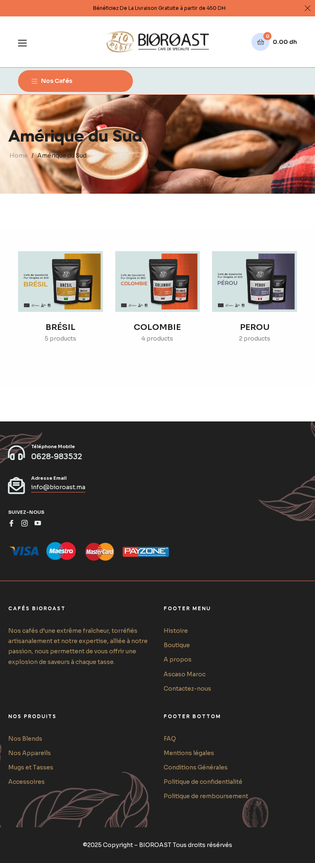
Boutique (177, 645)
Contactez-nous (187, 688)
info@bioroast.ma (58, 487)
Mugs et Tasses (30, 767)
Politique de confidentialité (203, 781)
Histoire (176, 630)
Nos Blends (25, 738)
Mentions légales (189, 753)
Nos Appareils (29, 753)
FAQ (170, 738)
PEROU (254, 327)
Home (18, 155)
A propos (178, 659)
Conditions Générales (196, 767)
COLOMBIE (157, 327)
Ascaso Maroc (184, 674)
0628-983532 (56, 457)
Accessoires (26, 781)
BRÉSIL (60, 327)
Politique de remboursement (206, 796)
